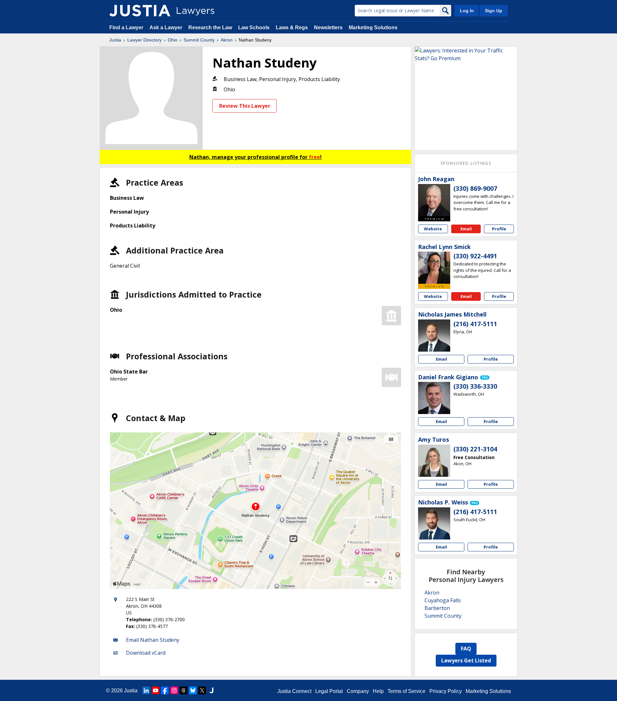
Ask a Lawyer (166, 27)
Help (378, 691)
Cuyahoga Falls (443, 600)
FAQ (466, 648)
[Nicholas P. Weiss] (434, 523)
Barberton (437, 608)
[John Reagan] (434, 200)
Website (433, 229)
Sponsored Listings (466, 163)
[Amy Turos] (434, 461)
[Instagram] (174, 690)
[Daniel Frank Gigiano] (434, 398)
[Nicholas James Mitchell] (434, 335)
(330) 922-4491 (475, 256)
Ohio (172, 39)
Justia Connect (294, 691)
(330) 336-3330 (475, 386)
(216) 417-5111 (475, 324)
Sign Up (493, 10)
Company (358, 691)
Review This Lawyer (244, 105)
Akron (227, 39)
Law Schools (254, 27)
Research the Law (210, 27)
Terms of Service (406, 691)
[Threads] (183, 690)
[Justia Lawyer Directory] (139, 10)
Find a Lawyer (126, 27)
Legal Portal (329, 691)
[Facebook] (165, 690)
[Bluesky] (193, 690)
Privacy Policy (445, 691)
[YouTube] (155, 690)
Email (466, 229)
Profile (499, 229)
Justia (115, 39)
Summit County (199, 39)
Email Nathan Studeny (152, 639)
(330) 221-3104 (475, 449)
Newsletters (328, 27)
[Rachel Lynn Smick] (434, 268)
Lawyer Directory (144, 39)
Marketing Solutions (373, 27)
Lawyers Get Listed (466, 660)
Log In (467, 10)
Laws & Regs (292, 27)
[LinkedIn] (146, 690)
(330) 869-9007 (475, 188)
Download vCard (145, 652)
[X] (202, 690)
